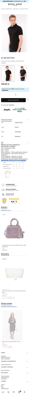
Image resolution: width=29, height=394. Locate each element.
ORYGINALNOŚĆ (5, 388)
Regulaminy (3, 356)
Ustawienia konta (5, 377)
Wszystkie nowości (5, 210)
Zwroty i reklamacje (5, 358)
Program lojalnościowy (6, 364)
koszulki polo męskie (24, 8)
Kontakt (2, 384)
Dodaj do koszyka (13, 100)
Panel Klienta (4, 378)
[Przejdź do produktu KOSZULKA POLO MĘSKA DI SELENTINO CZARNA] (7, 73)
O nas (2, 387)
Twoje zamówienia (5, 376)
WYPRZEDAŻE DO (14, 1)
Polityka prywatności (5, 357)
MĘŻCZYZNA (8, 8)
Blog (2, 385)
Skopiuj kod (5, 90)
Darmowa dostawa (5, 370)
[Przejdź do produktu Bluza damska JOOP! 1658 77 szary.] (12, 325)
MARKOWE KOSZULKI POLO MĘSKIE (13, 160)
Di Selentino (8, 58)
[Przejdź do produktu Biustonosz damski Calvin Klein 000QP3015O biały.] (14, 273)
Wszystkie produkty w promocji (8, 306)
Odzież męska (15, 8)
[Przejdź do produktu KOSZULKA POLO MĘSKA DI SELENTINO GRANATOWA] (22, 73)
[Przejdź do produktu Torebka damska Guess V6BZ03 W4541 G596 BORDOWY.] (14, 228)
